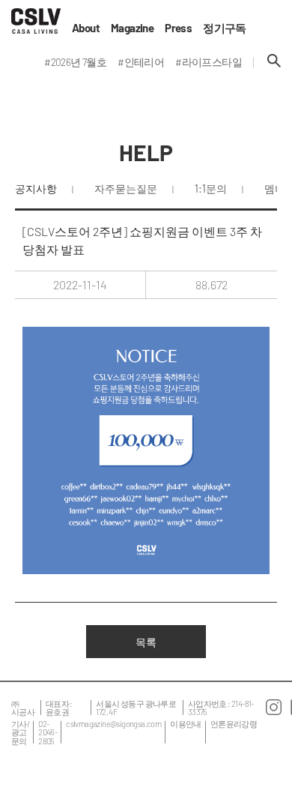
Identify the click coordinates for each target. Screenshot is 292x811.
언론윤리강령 (233, 724)
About (86, 28)
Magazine (132, 28)
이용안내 (185, 724)
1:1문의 (211, 188)
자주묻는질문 (125, 188)
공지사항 (36, 188)
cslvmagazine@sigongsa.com (113, 724)
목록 (146, 642)
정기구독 (224, 28)
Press (178, 28)
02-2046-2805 (47, 732)
